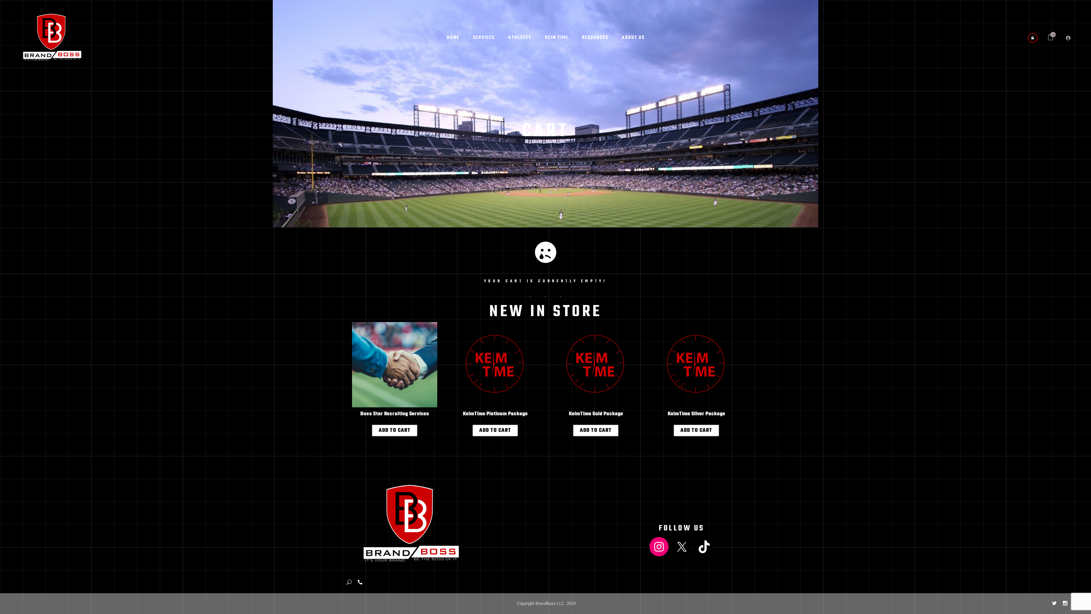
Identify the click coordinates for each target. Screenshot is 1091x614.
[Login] (1068, 37)
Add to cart (395, 430)
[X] (681, 546)
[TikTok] (704, 546)
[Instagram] (659, 546)
